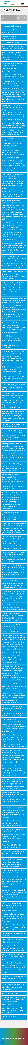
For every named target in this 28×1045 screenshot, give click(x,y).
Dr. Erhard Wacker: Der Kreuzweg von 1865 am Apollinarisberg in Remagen (13, 853)
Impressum (7, 1038)
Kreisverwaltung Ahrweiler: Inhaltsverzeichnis (10, 31)
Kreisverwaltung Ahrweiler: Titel (12, 26)
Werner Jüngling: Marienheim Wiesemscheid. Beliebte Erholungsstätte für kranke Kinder (12, 823)
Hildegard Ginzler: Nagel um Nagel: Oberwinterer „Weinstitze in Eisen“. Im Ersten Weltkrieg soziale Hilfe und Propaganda (13, 917)
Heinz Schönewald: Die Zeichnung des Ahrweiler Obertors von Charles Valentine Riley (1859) (13, 927)
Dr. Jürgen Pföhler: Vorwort (10, 42)
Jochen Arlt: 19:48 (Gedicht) (11, 993)
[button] (2, 1042)
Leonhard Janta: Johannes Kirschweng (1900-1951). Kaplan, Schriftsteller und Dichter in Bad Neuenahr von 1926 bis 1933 (12, 617)
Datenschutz (18, 1038)
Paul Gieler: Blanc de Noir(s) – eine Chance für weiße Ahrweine (13, 425)
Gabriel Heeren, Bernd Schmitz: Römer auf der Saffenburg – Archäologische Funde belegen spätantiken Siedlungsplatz (12, 863)
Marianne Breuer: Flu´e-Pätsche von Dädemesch (13, 935)
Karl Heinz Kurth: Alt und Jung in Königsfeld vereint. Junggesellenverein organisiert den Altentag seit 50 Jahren (13, 467)
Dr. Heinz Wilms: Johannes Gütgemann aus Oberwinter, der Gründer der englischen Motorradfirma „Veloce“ (12, 516)
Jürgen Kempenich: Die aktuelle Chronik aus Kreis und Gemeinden (13, 47)
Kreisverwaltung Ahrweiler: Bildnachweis (10, 1018)
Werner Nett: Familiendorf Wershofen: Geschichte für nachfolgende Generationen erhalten (13, 607)
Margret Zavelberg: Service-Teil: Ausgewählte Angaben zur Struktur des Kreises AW (13, 1010)
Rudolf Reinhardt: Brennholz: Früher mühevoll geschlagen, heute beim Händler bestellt (13, 987)
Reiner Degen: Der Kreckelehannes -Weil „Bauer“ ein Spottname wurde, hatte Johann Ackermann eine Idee (13, 948)
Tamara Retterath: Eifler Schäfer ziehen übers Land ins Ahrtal (12, 846)
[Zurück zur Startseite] (11, 3)
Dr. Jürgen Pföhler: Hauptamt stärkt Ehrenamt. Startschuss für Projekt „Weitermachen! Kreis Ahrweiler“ (13, 194)
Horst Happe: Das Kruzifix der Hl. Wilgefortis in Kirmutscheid (12, 941)
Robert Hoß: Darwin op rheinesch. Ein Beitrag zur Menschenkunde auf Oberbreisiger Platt (14, 978)
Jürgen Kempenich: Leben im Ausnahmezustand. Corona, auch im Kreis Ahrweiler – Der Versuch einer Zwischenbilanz (13, 56)
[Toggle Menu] (22, 3)
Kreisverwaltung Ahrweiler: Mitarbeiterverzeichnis (10, 37)
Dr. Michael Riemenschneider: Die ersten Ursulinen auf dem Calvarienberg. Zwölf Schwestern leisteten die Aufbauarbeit (13, 627)
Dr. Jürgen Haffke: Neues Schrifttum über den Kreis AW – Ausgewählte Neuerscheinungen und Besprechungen (13, 1000)
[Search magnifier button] (24, 18)
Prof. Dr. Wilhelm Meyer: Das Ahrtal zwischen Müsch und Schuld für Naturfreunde (13, 387)
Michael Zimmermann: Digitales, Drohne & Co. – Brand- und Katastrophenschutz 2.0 (12, 66)
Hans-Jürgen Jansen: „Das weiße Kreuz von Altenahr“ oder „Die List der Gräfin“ (14, 957)
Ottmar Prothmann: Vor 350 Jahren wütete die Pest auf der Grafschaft (13, 872)
